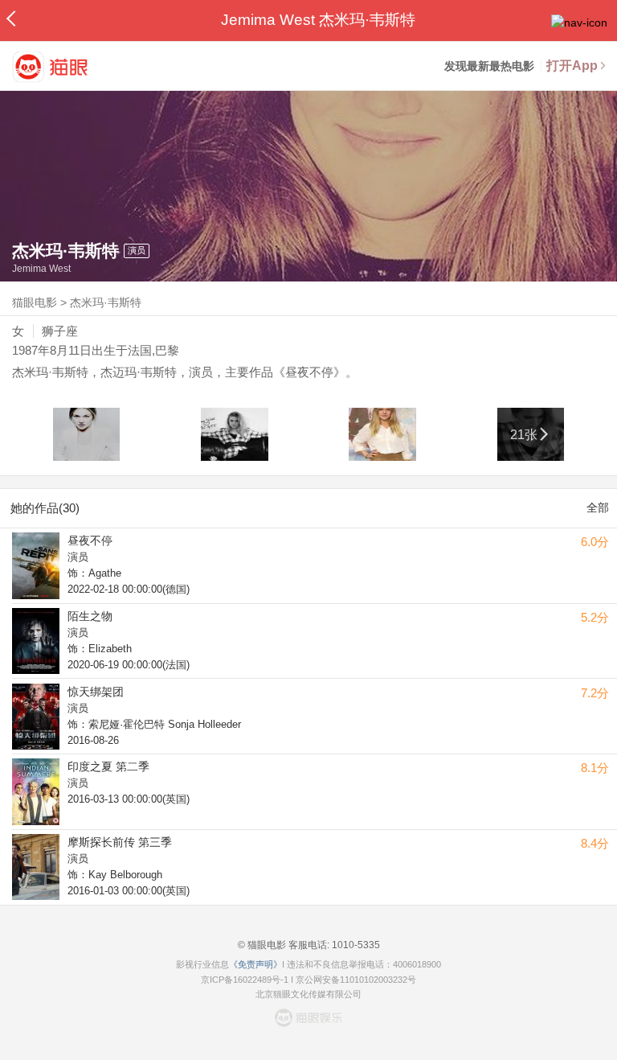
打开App (572, 65)
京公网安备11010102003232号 (356, 979)
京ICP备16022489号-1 (244, 979)
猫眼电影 (34, 302)
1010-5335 (354, 945)
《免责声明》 (255, 964)
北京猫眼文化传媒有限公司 (308, 994)
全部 (597, 507)
